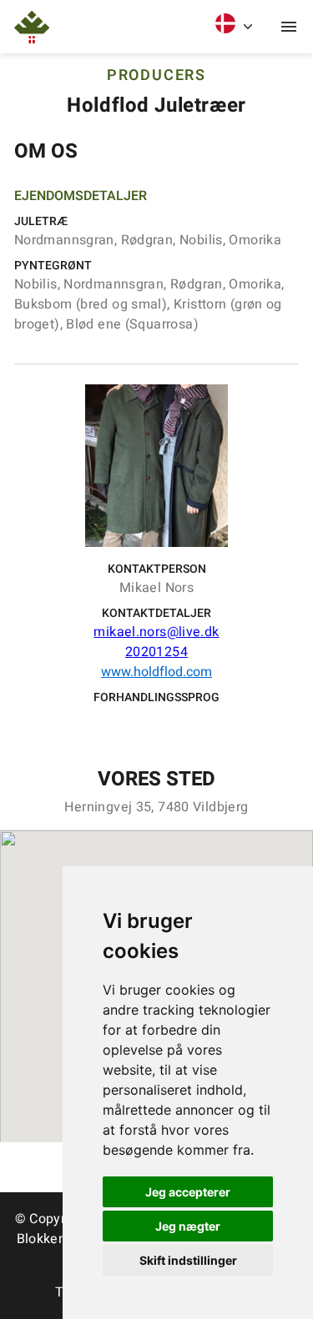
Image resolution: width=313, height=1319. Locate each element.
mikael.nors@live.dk (156, 632)
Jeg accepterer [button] (187, 1192)
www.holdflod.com (156, 672)
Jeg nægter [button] (187, 1226)
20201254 (156, 652)
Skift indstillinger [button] (188, 1260)
